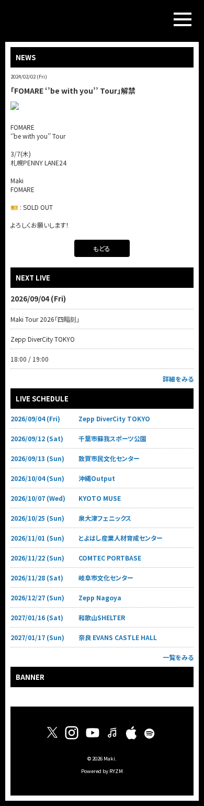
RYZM (116, 771)
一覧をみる (178, 657)
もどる (101, 248)
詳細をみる (178, 378)
